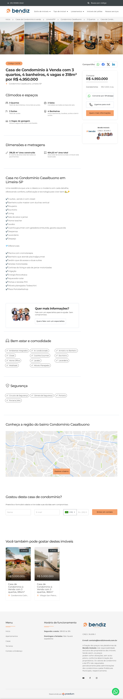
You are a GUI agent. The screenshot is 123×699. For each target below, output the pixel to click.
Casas (8, 641)
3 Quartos (91, 19)
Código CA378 (14, 63)
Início (8, 19)
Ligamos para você (102, 104)
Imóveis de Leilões (94, 11)
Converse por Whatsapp (103, 96)
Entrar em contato (105, 512)
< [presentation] (5, 40)
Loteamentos (77, 11)
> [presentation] (117, 40)
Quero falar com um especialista (50, 321)
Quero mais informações (100, 113)
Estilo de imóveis (41, 11)
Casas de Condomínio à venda (28, 19)
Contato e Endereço (14, 651)
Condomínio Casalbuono (71, 19)
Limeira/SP (50, 19)
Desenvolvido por (55, 694)
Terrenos (9, 646)
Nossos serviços (112, 11)
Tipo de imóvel (59, 11)
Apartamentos (12, 636)
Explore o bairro (61, 471)
